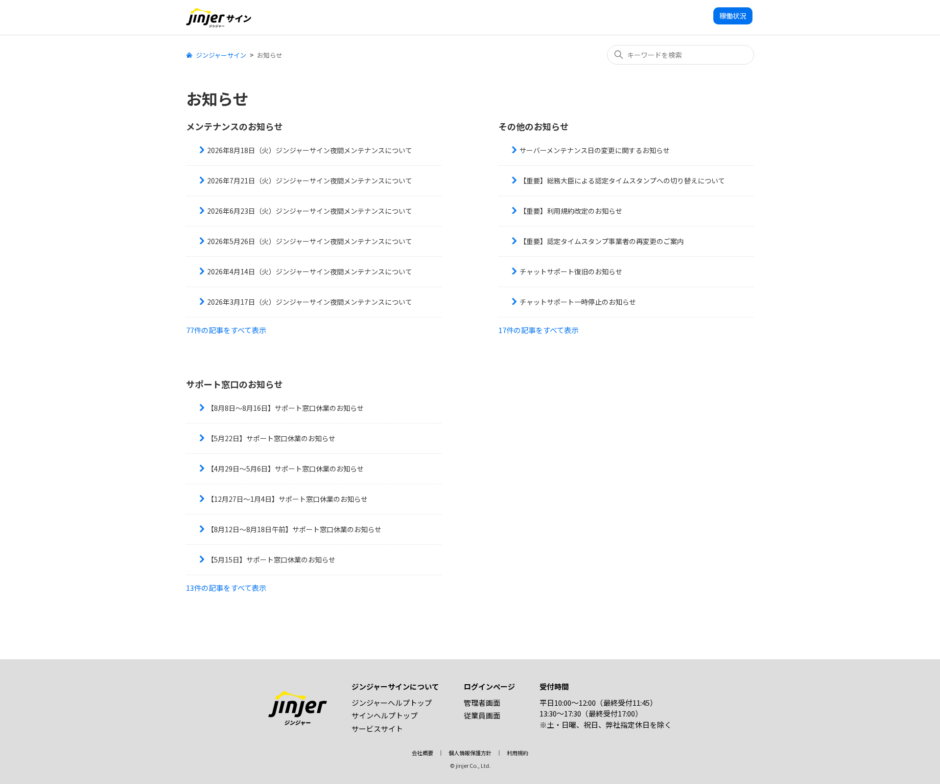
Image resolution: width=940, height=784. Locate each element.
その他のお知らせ (533, 126)
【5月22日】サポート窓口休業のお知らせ (271, 438)
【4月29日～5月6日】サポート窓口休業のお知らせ (285, 468)
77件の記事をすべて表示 (226, 330)
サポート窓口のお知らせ (234, 384)
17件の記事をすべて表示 (538, 330)
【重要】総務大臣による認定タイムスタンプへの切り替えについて (622, 180)
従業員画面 (482, 715)
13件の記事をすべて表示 (226, 587)
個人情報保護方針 (470, 753)
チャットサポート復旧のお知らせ (570, 271)
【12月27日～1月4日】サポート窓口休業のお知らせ (287, 499)
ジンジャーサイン (221, 55)
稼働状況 (733, 16)
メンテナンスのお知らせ (234, 126)
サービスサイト (377, 728)
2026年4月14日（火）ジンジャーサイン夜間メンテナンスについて (309, 271)
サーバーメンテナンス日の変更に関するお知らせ (594, 150)
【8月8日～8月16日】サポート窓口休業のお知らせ (285, 408)
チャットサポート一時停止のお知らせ (577, 302)
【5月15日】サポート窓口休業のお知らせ (271, 559)
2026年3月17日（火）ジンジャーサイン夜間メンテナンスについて (309, 302)
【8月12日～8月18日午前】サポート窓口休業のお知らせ (294, 529)
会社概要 (422, 753)
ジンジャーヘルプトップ (392, 702)
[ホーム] (218, 17)
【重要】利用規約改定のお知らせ (570, 211)
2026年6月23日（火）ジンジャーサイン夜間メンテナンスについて (309, 211)
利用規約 (517, 753)
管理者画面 (482, 702)
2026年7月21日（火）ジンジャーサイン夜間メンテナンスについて (309, 180)
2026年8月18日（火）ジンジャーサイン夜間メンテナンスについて (309, 150)
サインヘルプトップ (385, 715)
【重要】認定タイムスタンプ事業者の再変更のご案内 (601, 241)
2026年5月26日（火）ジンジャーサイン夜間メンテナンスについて (309, 241)
